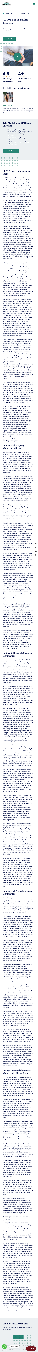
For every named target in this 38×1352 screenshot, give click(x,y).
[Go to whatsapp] (4, 1346)
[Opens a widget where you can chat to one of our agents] (31, 1348)
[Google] (36, 555)
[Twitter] (36, 547)
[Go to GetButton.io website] (4, 1350)
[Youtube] (36, 551)
